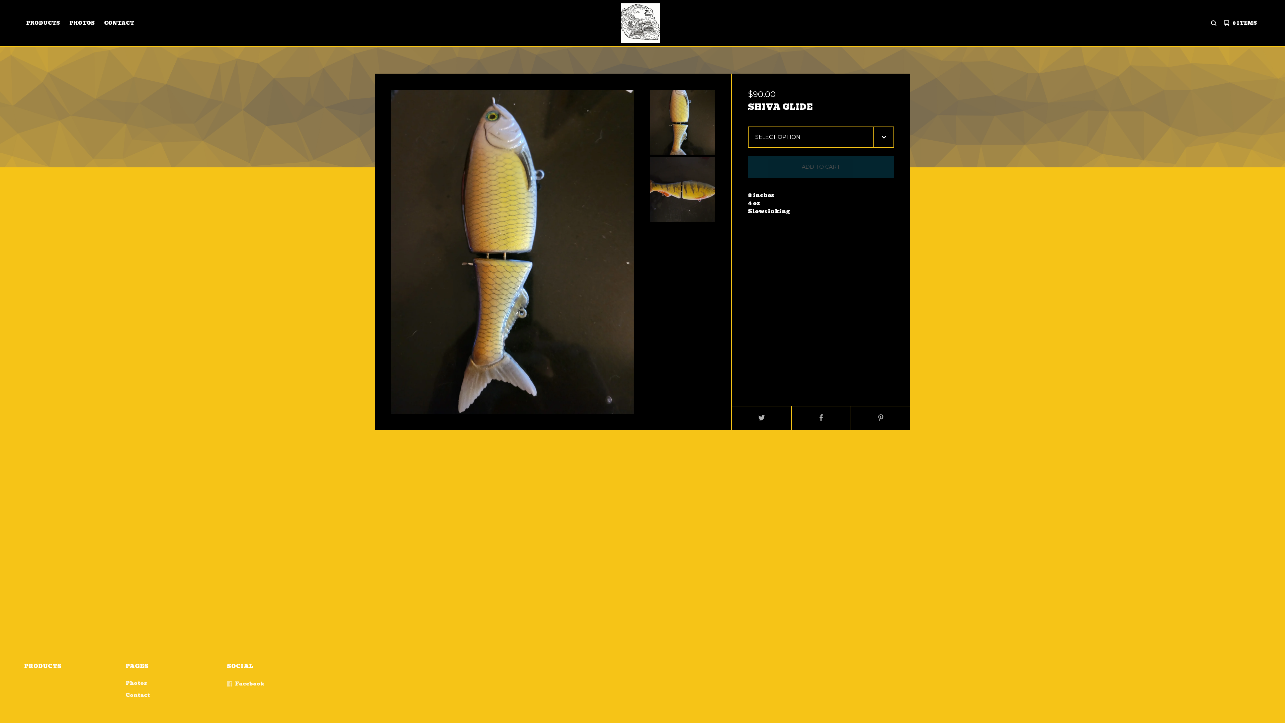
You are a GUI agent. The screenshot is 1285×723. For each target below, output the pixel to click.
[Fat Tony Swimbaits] (640, 23)
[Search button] (1214, 23)
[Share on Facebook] (821, 418)
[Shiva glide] (682, 122)
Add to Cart (821, 167)
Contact (119, 23)
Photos (82, 23)
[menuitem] (43, 23)
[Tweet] (761, 418)
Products (43, 23)
